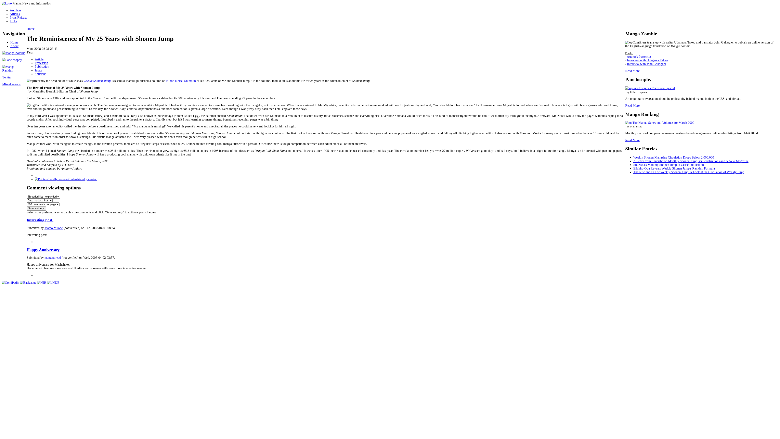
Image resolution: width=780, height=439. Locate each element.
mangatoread (52, 257)
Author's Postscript (639, 56)
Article (39, 59)
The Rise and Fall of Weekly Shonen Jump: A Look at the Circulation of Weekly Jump (688, 172)
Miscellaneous (11, 84)
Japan (38, 70)
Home (14, 42)
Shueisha (40, 74)
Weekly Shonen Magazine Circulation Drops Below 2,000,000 (673, 157)
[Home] (7, 3)
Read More (632, 71)
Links (13, 21)
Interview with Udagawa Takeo (647, 60)
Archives (15, 10)
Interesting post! (40, 220)
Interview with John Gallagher (646, 64)
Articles (15, 14)
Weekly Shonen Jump (97, 81)
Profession (41, 63)
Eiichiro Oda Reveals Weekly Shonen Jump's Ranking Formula (674, 168)
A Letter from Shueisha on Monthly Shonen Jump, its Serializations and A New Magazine (691, 161)
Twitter (6, 77)
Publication (42, 66)
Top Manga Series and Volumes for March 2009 (663, 122)
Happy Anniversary (43, 250)
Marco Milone (53, 228)
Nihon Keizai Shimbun (181, 81)
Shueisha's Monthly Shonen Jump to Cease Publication (668, 164)
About (14, 46)
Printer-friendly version (82, 179)
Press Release (18, 17)
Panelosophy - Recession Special (654, 88)
